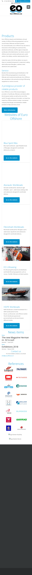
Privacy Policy (17, 519)
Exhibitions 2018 (10, 346)
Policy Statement (17, 552)
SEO (28, 572)
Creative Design (13, 572)
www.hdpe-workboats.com (17, 548)
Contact (16, 483)
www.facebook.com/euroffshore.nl (17, 508)
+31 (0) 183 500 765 (9, 1)
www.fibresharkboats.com (17, 546)
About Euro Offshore (16, 476)
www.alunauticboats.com (17, 541)
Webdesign (21, 572)
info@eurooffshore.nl (24, 1)
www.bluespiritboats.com (17, 544)
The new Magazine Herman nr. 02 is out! (15, 338)
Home (17, 473)
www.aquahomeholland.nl (17, 559)
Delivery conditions (17, 521)
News (3, 335)
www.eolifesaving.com (17, 535)
